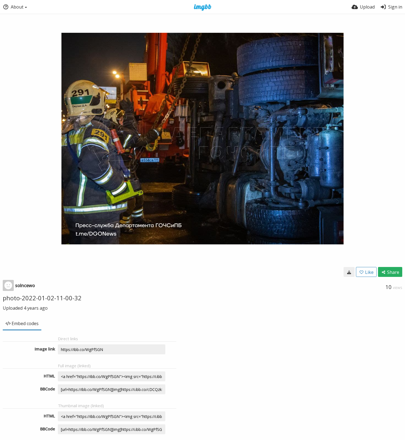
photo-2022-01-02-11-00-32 (42, 298)
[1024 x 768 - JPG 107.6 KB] (349, 272)
